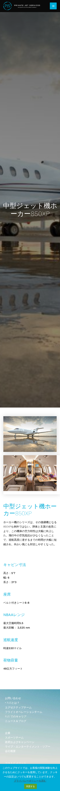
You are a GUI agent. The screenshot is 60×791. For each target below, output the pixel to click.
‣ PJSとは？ (12, 702)
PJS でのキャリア (15, 716)
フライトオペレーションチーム (23, 712)
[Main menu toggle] (53, 6)
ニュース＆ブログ (15, 721)
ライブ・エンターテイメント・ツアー (27, 746)
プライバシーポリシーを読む (30, 780)
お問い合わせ (13, 698)
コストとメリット (15, 763)
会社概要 (10, 751)
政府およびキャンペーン (19, 742)
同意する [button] (30, 786)
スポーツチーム (14, 737)
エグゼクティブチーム (18, 707)
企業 (7, 733)
